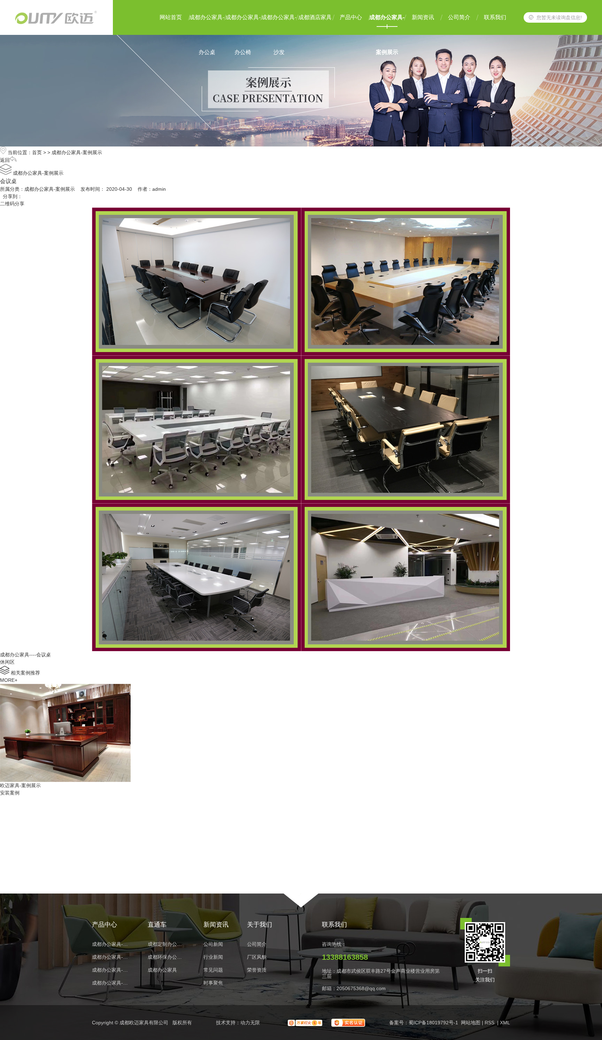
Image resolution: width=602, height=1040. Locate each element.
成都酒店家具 (315, 17)
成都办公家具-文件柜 (111, 970)
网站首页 (171, 17)
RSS (490, 1022)
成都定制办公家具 (167, 944)
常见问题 (213, 970)
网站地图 (470, 1022)
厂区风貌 (257, 957)
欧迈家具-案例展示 (20, 785)
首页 (37, 152)
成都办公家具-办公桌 (206, 24)
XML (505, 1022)
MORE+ (8, 680)
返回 (5, 160)
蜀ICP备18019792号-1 (433, 1022)
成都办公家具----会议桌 (25, 654)
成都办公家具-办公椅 (243, 24)
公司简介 (459, 17)
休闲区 (7, 662)
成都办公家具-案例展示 (386, 24)
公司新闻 (213, 944)
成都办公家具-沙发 (278, 24)
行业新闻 (213, 957)
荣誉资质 (257, 970)
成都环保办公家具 (167, 957)
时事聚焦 (213, 983)
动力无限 (250, 1022)
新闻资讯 (423, 17)
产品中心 (351, 17)
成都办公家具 (162, 970)
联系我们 (495, 17)
